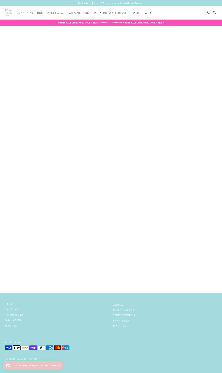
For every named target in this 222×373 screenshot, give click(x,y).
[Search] (214, 13)
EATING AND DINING (79, 12)
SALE (146, 12)
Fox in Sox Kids (29, 358)
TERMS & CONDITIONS (124, 315)
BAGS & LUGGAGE (56, 12)
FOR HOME (121, 12)
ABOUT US (118, 304)
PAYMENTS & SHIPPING (124, 310)
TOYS (40, 12)
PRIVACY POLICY (121, 320)
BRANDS (135, 12)
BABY (20, 12)
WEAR (29, 12)
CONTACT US (119, 326)
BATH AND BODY (102, 12)
